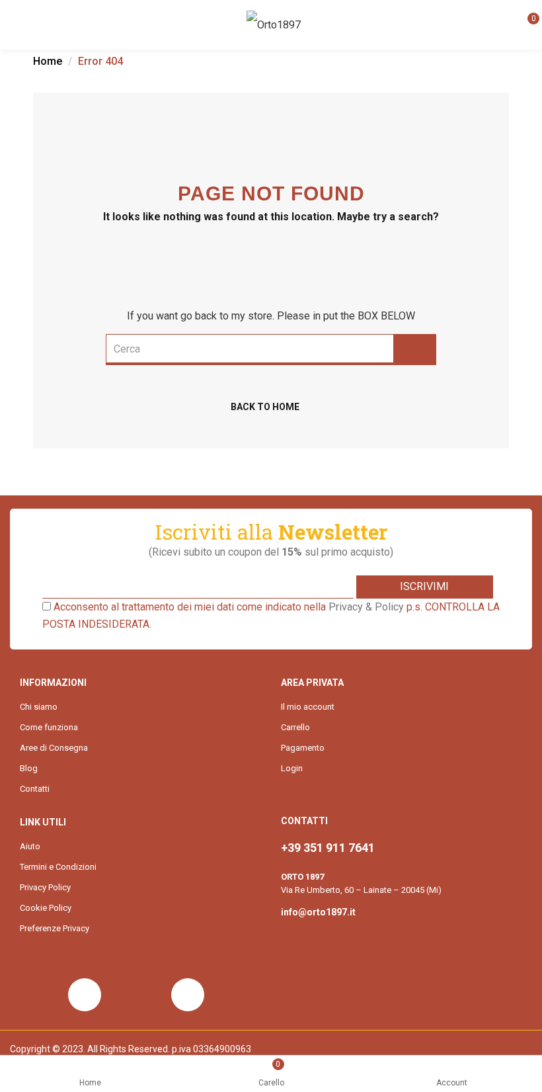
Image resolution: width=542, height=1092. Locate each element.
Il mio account (307, 707)
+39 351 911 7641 (328, 848)
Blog (29, 768)
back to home (265, 406)
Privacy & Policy (366, 607)
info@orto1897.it (318, 912)
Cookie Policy (45, 908)
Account (451, 1082)
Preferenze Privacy (54, 928)
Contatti (35, 789)
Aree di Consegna (54, 748)
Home (90, 1082)
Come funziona (49, 727)
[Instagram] (187, 994)
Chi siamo (39, 707)
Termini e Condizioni (58, 867)
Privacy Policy (45, 887)
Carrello (295, 727)
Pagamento (303, 748)
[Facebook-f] (84, 994)
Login (292, 768)
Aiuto (30, 846)
